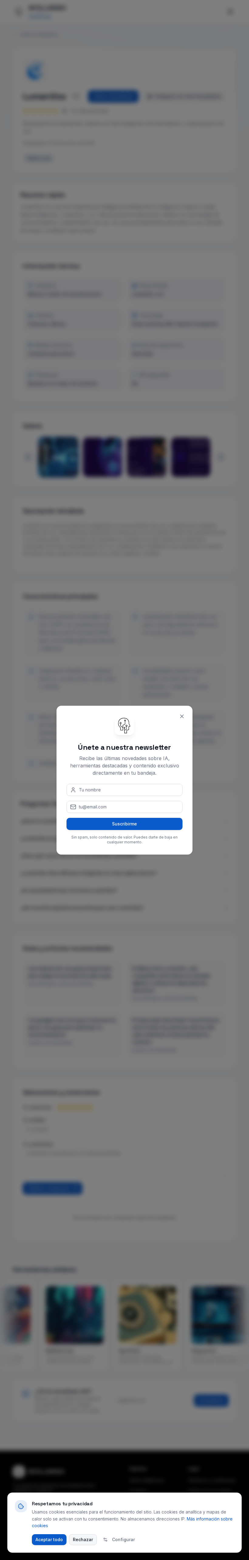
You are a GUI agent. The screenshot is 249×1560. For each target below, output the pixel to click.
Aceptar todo (49, 1539)
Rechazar (83, 1539)
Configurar (123, 1539)
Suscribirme (124, 823)
